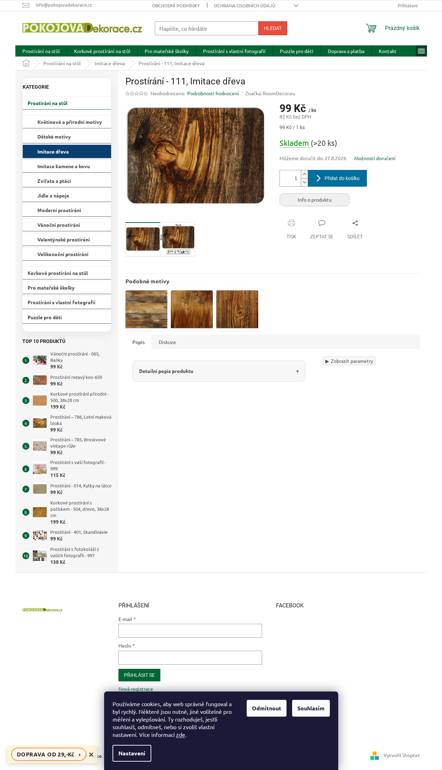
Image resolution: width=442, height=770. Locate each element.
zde (180, 734)
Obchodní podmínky (176, 5)
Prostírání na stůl (47, 103)
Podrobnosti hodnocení (213, 93)
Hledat (273, 28)
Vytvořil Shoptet (402, 755)
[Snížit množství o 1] (304, 182)
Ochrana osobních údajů (244, 5)
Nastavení (131, 753)
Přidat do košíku (342, 178)
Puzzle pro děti (45, 317)
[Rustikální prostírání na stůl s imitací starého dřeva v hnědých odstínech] (146, 309)
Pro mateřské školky (51, 287)
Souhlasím (311, 708)
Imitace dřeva (53, 151)
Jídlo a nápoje (53, 195)
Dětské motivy (54, 136)
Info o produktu (315, 199)
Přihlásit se (139, 675)
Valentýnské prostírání (63, 239)
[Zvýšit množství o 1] (304, 174)
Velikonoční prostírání (62, 254)
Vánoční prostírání (58, 225)
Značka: (270, 93)
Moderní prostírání (59, 210)
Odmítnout (266, 708)
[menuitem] (41, 51)
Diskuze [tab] (167, 342)
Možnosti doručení (375, 158)
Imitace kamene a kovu (63, 166)
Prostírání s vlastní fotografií (61, 302)
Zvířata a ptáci (54, 181)
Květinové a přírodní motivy (69, 122)
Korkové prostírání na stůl (58, 273)
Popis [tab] (138, 342)
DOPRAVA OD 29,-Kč (49, 754)
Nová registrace (135, 689)
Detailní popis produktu (166, 371)
